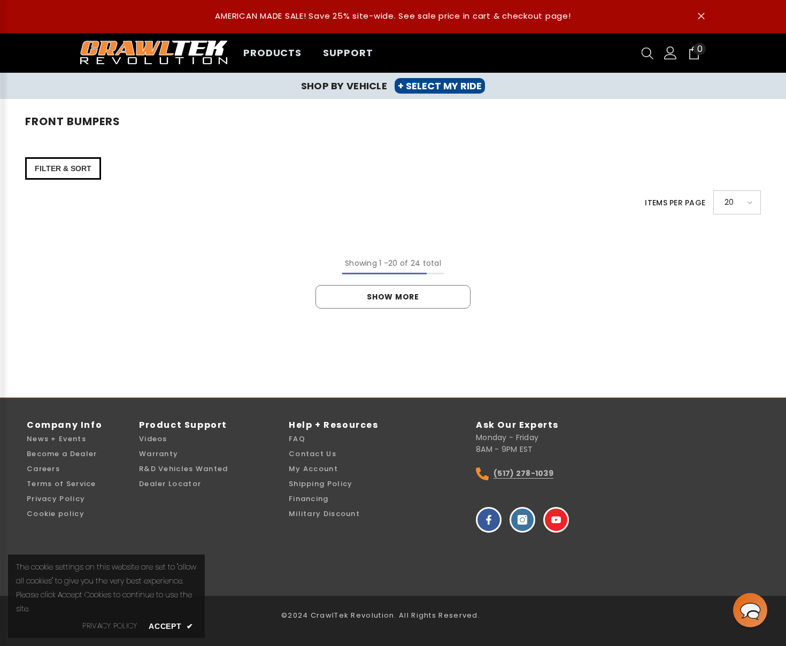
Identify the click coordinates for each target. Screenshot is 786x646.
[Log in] (670, 53)
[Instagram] (522, 520)
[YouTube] (556, 520)
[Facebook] (489, 520)
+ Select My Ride (440, 86)
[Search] (647, 53)
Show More (393, 296)
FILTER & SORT (63, 168)
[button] (737, 202)
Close (701, 16)
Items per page (675, 202)
